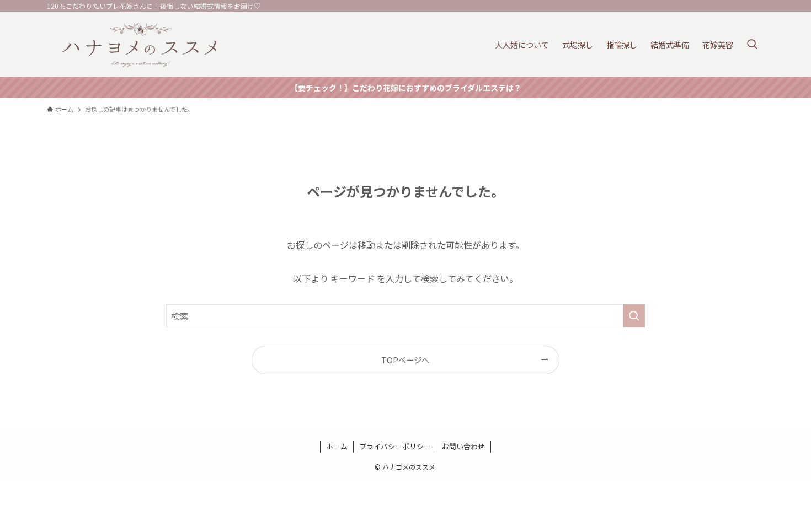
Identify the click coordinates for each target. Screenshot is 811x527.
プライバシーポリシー (395, 446)
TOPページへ (405, 359)
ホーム (337, 446)
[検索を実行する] (634, 315)
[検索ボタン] (752, 44)
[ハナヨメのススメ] (140, 44)
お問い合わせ (463, 446)
